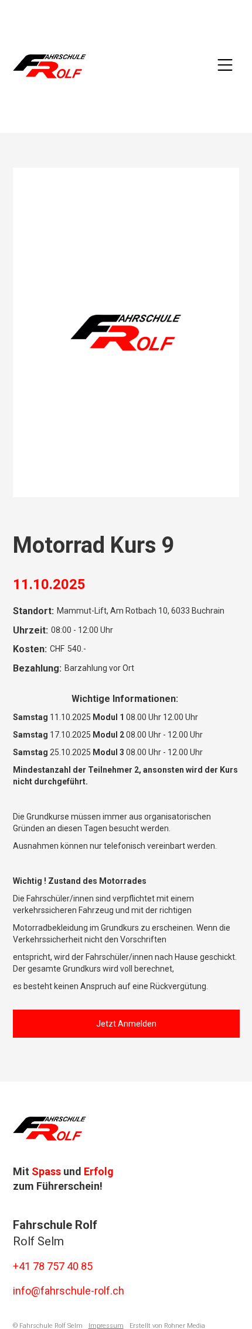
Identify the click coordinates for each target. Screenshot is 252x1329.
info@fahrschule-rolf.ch (68, 1291)
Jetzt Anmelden (126, 1023)
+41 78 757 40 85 (53, 1266)
